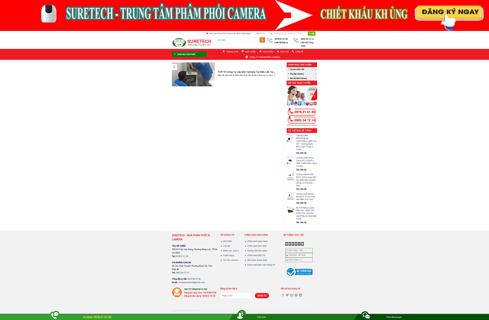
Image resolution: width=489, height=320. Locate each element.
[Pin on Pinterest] (296, 295)
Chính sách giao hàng (257, 241)
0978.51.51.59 (181, 256)
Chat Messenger (394, 317)
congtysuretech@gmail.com (191, 282)
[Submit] (262, 40)
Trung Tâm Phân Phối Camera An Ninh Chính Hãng (229, 33)
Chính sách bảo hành (257, 246)
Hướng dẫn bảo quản (257, 250)
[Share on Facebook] (283, 295)
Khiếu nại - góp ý (231, 250)
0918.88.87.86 (194, 279)
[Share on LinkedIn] (300, 295)
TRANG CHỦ (193, 311)
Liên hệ (226, 246)
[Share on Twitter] (287, 295)
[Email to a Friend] (291, 295)
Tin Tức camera (230, 260)
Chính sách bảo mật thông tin (261, 264)
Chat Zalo (261, 317)
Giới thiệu (227, 241)
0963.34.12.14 (182, 272)
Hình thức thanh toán (257, 260)
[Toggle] (316, 69)
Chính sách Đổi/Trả (256, 255)
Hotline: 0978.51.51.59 (97, 317)
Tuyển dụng (228, 255)
